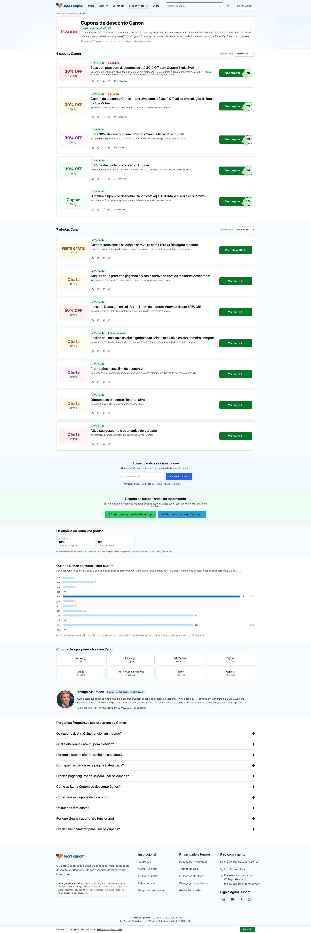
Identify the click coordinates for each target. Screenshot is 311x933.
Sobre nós (144, 861)
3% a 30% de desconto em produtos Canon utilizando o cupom (137, 134)
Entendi (247, 929)
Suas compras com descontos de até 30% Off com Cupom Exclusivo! (142, 68)
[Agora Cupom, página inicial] (70, 5)
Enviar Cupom (244, 5)
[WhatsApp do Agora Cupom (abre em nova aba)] (249, 899)
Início (59, 13)
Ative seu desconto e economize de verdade (123, 430)
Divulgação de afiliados (193, 883)
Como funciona (147, 868)
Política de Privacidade (193, 861)
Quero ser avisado (179, 476)
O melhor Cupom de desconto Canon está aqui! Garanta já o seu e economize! (148, 196)
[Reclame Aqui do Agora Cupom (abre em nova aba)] (232, 899)
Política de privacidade (109, 929)
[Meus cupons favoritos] (228, 5)
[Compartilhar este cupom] (109, 81)
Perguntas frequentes (151, 890)
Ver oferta (234, 281)
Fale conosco (146, 883)
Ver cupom (232, 73)
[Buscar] (220, 5)
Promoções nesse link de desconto (116, 368)
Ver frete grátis (234, 250)
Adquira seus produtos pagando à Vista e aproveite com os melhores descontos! (150, 276)
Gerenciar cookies (190, 890)
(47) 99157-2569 (234, 868)
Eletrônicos (71, 13)
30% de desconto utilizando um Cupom (119, 165)
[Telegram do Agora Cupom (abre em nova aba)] (240, 899)
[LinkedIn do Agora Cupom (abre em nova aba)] (223, 899)
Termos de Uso (188, 868)
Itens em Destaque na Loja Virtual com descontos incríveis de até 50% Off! (145, 307)
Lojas (101, 5)
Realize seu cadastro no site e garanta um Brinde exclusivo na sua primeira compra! (152, 338)
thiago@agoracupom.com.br (242, 861)
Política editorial (148, 876)
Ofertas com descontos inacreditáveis (118, 400)
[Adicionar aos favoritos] (104, 81)
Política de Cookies (191, 876)
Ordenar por (226, 53)
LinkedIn (141, 707)
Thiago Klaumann (90, 692)
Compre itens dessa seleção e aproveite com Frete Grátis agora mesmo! (144, 245)
